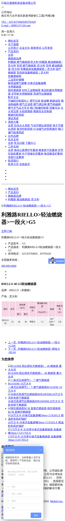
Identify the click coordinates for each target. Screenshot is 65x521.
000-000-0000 (8, 265)
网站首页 (13, 40)
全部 (10, 55)
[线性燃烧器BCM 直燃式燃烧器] (27, 408)
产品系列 (13, 192)
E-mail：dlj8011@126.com (15, 25)
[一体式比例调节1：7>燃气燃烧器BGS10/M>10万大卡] (36, 383)
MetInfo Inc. (56, 501)
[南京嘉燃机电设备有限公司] (32, 3)
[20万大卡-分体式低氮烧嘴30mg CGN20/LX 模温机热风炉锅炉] (36, 418)
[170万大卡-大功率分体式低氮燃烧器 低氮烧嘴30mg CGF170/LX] (36, 433)
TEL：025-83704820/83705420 (18, 21)
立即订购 (6, 231)
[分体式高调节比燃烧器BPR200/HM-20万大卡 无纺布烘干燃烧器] (36, 397)
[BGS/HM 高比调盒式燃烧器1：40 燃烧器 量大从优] (36, 369)
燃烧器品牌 (14, 195)
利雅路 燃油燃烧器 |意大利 (23, 199)
